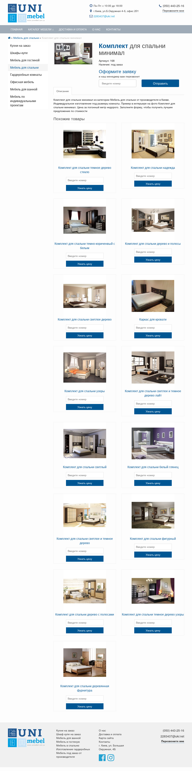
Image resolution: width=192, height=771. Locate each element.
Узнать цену (84, 188)
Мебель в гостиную (68, 741)
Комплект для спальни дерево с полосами (84, 614)
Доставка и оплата (73, 29)
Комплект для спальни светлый (84, 467)
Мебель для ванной (23, 89)
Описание (62, 91)
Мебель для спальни (26, 38)
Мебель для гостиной (25, 60)
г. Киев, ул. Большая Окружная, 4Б (111, 747)
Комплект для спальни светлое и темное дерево (85, 540)
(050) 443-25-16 (173, 6)
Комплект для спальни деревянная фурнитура (84, 688)
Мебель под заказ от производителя (69, 754)
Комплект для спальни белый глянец (153, 467)
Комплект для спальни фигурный (153, 538)
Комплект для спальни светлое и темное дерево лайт (153, 393)
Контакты (113, 29)
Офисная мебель (22, 82)
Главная (16, 29)
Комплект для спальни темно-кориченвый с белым (85, 245)
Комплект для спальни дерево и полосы (153, 243)
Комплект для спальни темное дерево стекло (84, 169)
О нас (96, 29)
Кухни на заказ (20, 45)
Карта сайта (106, 738)
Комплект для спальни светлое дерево (85, 319)
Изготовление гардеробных (73, 749)
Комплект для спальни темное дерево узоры (153, 614)
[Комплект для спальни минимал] (73, 53)
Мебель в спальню (67, 745)
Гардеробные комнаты (26, 74)
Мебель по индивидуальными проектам (23, 100)
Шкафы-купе (19, 53)
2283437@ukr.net (104, 16)
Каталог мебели (39, 29)
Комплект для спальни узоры (84, 391)
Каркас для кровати (152, 319)
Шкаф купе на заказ (68, 734)
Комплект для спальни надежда (153, 167)
